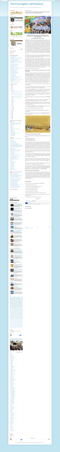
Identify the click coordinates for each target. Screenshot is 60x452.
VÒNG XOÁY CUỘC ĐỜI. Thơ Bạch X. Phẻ (15, 187)
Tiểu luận (11, 302)
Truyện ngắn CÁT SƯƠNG (14, 76)
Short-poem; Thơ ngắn (13, 387)
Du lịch (15, 315)
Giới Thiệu (13, 301)
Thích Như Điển (12, 393)
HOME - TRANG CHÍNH (13, 56)
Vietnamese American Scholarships (14, 67)
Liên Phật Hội (12, 127)
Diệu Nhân (12, 362)
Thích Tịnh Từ (17, 324)
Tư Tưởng (12, 418)
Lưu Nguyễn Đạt (18, 308)
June (12, 104)
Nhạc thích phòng (16, 322)
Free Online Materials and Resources (15, 59)
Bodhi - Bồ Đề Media (13, 357)
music (18, 310)
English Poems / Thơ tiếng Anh (14, 65)
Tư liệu (18, 326)
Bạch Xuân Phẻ (15, 300)
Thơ (10, 297)
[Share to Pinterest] (34, 200)
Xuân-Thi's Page (12, 74)
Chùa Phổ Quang (12, 153)
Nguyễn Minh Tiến (15, 311)
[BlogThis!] (32, 200)
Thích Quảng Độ (12, 397)
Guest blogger (12, 299)
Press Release (16, 313)
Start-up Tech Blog (13, 162)
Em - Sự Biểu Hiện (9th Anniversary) (15, 143)
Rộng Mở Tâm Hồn (13, 130)
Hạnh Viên (19, 305)
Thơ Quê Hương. (15, 302)
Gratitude (22, 320)
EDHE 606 (18, 320)
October (12, 100)
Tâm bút (12, 326)
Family (20, 320)
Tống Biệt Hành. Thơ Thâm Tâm (14, 185)
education (12, 426)
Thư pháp (18, 317)
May (11, 105)
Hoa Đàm (14, 305)
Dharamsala (12, 320)
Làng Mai (12, 126)
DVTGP (11, 361)
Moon (12, 321)
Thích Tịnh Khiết (12, 403)
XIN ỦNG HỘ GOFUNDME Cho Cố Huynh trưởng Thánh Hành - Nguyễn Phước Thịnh (18, 213)
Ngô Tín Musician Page (13, 71)
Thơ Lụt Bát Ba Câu (13, 407)
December (12, 90)
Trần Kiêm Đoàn (16, 307)
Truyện (10, 318)
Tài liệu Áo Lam (12, 163)
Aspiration (12, 354)
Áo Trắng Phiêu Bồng (13, 142)
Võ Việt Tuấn (17, 318)
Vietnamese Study (14, 318)
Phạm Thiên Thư (12, 313)
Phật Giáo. (21, 309)
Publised (14, 304)
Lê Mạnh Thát (12, 373)
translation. (16, 304)
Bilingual (14, 297)
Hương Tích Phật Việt (13, 370)
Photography (19, 302)
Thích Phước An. (12, 396)
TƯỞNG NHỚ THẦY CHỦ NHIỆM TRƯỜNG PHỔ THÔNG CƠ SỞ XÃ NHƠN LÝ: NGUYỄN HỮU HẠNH (18, 250)
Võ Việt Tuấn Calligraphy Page (14, 69)
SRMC (16, 317)
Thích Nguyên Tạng (13, 392)
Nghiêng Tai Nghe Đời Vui (13, 141)
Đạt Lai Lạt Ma (12, 430)
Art (12, 300)
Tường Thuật (11, 306)
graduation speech (21, 318)
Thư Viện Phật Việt (13, 122)
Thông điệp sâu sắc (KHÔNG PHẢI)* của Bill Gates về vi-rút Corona (18, 204)
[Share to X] (33, 200)
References (12, 317)
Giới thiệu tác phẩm (13, 366)
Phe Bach (12, 381)
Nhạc (20, 304)
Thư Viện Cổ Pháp (13, 131)
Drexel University (15, 320)
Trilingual (22, 317)
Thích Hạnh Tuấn (12, 310)
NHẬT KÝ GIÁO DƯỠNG (12, 309)
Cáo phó (20, 319)
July (11, 103)
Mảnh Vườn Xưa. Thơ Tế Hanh (14, 181)
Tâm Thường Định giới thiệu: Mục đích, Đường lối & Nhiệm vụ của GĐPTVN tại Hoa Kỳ (18, 270)
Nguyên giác (12, 378)
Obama (19, 322)
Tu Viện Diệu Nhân (13, 166)
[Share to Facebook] (34, 200)
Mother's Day (21, 308)
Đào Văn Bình (14, 306)
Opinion (21, 322)
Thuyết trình (19, 313)
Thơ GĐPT (15, 299)
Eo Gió (13, 308)
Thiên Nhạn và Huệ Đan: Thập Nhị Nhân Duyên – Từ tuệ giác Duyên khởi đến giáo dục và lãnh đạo (18, 256)
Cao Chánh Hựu (12, 359)
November (12, 99)
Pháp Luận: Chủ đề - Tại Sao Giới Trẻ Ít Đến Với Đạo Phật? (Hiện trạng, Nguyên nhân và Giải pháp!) (18, 231)
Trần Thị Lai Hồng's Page (13, 73)
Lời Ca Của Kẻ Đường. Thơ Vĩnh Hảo (15, 180)
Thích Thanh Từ (12, 398)
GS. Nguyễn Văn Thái (18, 306)
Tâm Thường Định (13, 417)
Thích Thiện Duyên (14, 324)
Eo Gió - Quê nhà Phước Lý (14, 156)
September (12, 101)
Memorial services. (13, 374)
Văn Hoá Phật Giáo (13, 135)
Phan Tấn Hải (21, 301)
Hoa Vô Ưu (12, 125)
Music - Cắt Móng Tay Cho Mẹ (14, 183)
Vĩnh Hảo (12, 425)
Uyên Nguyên (12, 168)
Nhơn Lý (19, 309)
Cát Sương (20, 310)
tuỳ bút (11, 428)
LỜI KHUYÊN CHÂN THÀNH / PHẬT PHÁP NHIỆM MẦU (18, 287)
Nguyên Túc (17, 309)
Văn (18, 301)
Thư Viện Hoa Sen (13, 132)
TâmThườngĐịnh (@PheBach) (26, 4)
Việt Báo (11, 423)
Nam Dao (20, 321)
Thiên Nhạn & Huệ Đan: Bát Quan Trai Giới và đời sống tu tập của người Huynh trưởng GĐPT (18, 265)
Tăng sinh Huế (16, 326)
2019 (11, 111)
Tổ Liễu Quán (20, 326)
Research (15, 317)
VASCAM (12, 422)
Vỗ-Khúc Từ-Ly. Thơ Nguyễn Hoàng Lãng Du (16, 186)
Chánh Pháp (12, 151)
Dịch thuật (19, 307)
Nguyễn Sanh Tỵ (19, 311)
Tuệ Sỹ (11, 416)
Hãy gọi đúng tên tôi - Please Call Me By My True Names (18, 291)
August (12, 102)
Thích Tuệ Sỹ (12, 402)
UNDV (11, 420)
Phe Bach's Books (13, 66)
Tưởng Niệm (20, 297)
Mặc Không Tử (17, 321)
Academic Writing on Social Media (14, 60)
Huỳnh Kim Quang (13, 369)
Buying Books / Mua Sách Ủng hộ (14, 78)
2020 (11, 110)
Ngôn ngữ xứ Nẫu (13, 322)
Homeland (18, 304)
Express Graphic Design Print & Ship (15, 157)
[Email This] (31, 200)
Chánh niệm (12, 360)
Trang (20, 317)
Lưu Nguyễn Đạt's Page (13, 75)
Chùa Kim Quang (12, 152)
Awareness (12, 355)
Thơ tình (16, 301)
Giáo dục (15, 308)
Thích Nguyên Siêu (13, 391)
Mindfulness (16, 305)
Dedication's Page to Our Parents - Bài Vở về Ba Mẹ (16, 58)
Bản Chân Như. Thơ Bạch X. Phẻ (14, 174)
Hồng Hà (12, 311)
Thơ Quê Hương (19, 299)
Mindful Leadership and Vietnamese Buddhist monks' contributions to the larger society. (16, 146)
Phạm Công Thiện (13, 383)
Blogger (43, 442)
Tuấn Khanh (12, 167)
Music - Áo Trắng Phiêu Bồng (14, 182)
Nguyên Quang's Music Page (14, 70)
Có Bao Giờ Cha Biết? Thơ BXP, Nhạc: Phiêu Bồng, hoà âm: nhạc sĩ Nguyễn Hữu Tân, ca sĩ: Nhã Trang (16, 145)
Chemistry (11, 308)
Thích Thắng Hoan (13, 401)
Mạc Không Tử (14, 321)
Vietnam (17, 310)
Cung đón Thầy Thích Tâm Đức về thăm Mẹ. (15, 319)
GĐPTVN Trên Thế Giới (13, 158)
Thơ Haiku (15, 310)
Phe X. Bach (12, 53)
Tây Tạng (14, 326)
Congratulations (13, 315)
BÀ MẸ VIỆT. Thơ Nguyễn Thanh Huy (15, 173)
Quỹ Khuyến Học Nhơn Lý (13, 161)
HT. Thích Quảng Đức (18, 315)
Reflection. (12, 386)
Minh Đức (11, 321)
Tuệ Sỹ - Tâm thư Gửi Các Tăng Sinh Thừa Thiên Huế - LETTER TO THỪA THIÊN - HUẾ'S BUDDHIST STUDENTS (18, 209)
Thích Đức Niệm (20, 324)
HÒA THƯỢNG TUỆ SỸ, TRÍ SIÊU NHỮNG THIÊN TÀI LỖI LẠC (17, 218)
